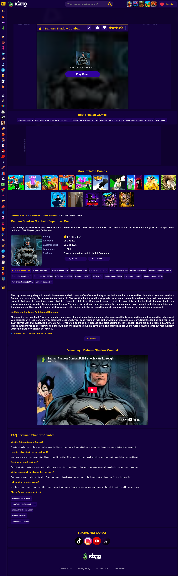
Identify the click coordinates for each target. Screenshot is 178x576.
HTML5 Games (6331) (63, 276)
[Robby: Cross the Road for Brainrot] (84, 182)
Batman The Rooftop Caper (22, 510)
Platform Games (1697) (153, 276)
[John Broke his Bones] (117, 182)
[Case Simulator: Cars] (135, 4)
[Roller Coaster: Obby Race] (58, 199)
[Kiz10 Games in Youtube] (97, 541)
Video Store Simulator (134, 120)
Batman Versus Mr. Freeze (22, 498)
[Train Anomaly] (75, 199)
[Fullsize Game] (89, 27)
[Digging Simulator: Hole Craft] (168, 182)
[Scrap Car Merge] (50, 182)
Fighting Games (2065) (119, 271)
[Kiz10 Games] (92, 556)
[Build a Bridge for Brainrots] (147, 4)
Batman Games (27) (60, 271)
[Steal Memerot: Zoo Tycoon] (151, 182)
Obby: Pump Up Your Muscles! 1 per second (52, 120)
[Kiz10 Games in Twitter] (106, 541)
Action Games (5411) (41, 271)
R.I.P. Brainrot (161, 120)
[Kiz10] (22, 4)
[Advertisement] (92, 16)
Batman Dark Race (19, 516)
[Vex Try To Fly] (100, 182)
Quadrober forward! (25, 120)
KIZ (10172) (97, 276)
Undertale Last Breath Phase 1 (112, 120)
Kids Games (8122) (82, 276)
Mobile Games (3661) (113, 276)
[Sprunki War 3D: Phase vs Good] (134, 182)
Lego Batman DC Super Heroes (24, 504)
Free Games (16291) (138, 271)
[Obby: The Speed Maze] (16, 182)
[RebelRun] (109, 199)
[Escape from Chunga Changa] (141, 4)
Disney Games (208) (79, 271)
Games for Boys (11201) (21, 276)
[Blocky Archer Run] (92, 199)
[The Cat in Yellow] (126, 199)
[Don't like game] (104, 27)
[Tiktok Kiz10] (79, 541)
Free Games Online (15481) (160, 271)
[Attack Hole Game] (33, 182)
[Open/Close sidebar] (3, 4)
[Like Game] (97, 27)
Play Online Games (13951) (22, 282)
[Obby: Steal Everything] (67, 182)
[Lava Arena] (154, 4)
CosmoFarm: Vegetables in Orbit (85, 120)
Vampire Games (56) (44, 282)
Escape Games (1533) (98, 271)
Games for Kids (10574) (43, 276)
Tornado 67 (149, 120)
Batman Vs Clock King (20, 521)
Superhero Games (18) (21, 271)
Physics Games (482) (132, 276)
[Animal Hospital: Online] (129, 4)
